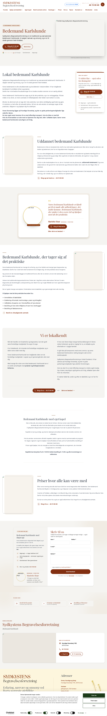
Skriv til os (27, 47)
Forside (5, 10)
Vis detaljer (81, 713)
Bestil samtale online (40, 10)
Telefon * (73, 539)
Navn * (52, 539)
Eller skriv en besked (55, 231)
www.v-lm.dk (65, 691)
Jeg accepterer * (61, 567)
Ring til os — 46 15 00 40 (49, 504)
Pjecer (71, 10)
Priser (60, 10)
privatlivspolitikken (65, 567)
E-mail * (53, 546)
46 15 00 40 (94, 5)
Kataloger (51, 10)
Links (96, 10)
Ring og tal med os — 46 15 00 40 (52, 178)
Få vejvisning (77, 654)
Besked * (53, 554)
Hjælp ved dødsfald (15, 10)
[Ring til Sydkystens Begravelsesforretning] (102, 4)
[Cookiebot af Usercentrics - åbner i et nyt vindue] (10, 713)
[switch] (45, 713)
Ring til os (65, 654)
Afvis (94, 705)
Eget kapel (28, 10)
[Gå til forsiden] (13, 4)
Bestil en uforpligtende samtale (17, 313)
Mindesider (88, 10)
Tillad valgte (94, 700)
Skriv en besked (67, 390)
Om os (66, 10)
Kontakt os (78, 10)
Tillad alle (94, 695)
